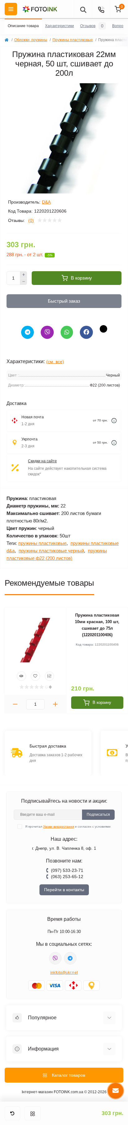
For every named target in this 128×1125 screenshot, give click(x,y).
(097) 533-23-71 (67, 870)
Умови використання (58, 826)
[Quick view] (21, 676)
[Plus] (23, 274)
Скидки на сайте (42, 461)
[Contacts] (101, 9)
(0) (31, 220)
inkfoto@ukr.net (64, 972)
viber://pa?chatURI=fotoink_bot (55, 958)
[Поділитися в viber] (47, 332)
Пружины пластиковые (73, 40)
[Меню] (33, 1113)
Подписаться (98, 814)
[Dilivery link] (114, 420)
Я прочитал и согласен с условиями (68, 826)
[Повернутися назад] (12, 1113)
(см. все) (55, 361)
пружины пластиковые (42, 543)
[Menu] (11, 9)
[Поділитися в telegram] (27, 332)
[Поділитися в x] (103, 329)
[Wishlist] (35, 676)
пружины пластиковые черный (51, 550)
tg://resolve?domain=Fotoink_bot (70, 958)
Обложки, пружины (30, 40)
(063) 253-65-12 (67, 876)
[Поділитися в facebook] (86, 332)
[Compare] (49, 676)
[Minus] (23, 281)
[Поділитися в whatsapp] (67, 332)
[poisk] (83, 9)
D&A (46, 202)
